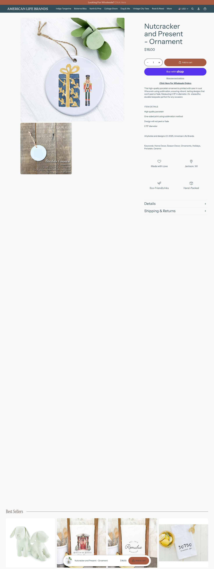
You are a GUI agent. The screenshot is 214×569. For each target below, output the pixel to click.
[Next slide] (50, 543)
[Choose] (50, 563)
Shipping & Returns (159, 211)
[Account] (198, 9)
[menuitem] (169, 9)
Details (149, 203)
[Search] (192, 9)
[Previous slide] (10, 543)
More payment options (175, 78)
